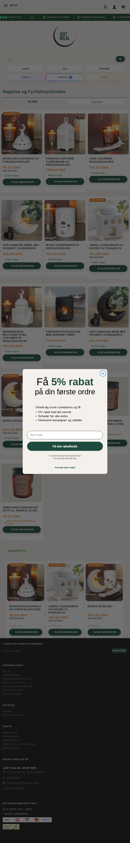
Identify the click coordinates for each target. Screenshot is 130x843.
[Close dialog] (103, 373)
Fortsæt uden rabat (65, 467)
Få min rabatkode (65, 446)
